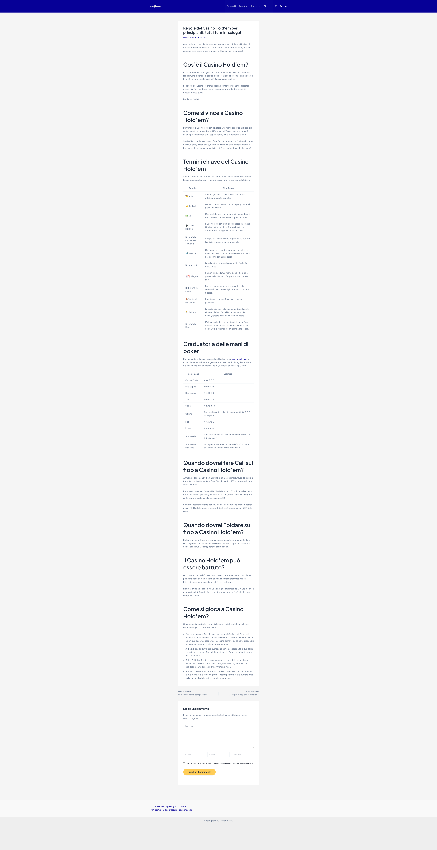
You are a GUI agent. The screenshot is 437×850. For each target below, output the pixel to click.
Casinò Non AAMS (236, 6)
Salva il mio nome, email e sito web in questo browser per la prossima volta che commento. (220, 763)
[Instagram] (276, 6)
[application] (246, 6)
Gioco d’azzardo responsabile (177, 810)
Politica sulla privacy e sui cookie (171, 806)
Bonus (254, 6)
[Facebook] (281, 6)
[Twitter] (286, 6)
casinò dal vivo (239, 359)
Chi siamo (156, 810)
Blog (266, 6)
